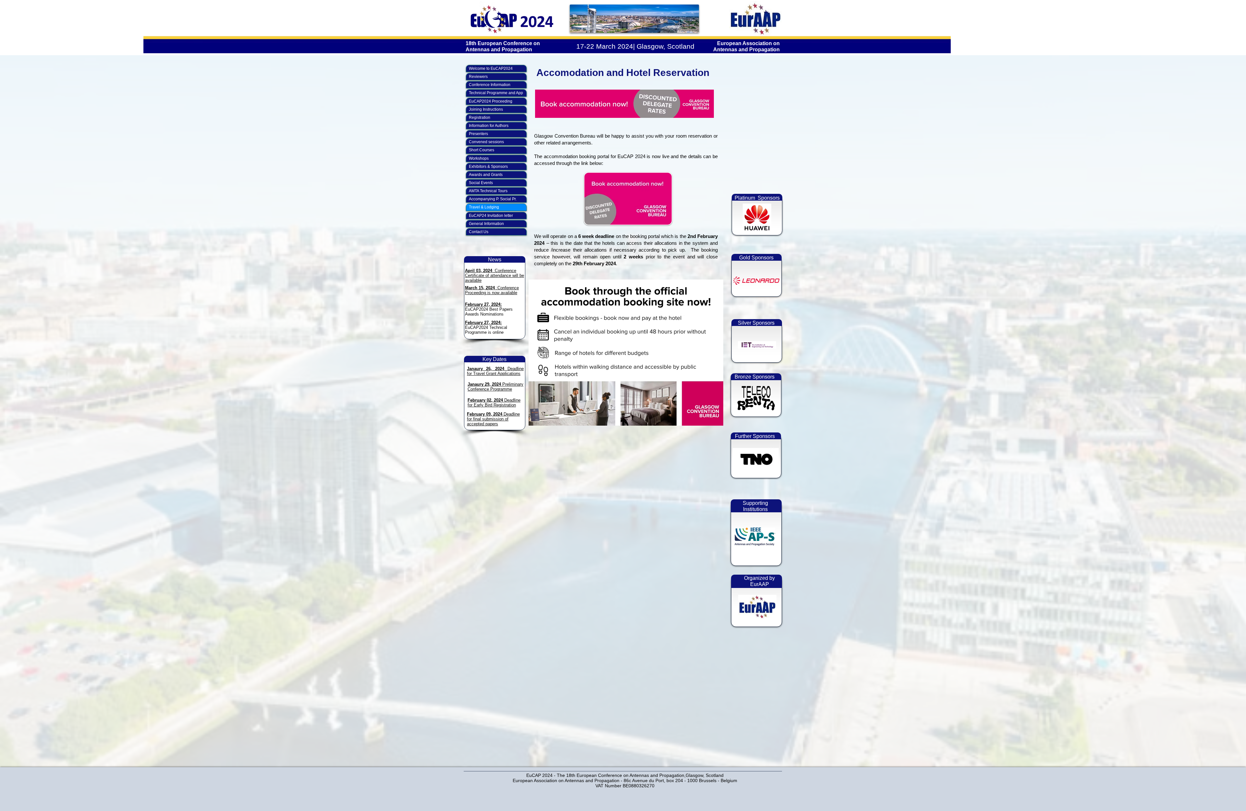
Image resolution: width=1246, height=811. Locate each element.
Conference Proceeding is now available (492, 290)
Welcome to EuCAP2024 (491, 68)
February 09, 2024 (484, 414)
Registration (479, 117)
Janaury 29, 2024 (485, 384)
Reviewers (478, 76)
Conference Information (489, 84)
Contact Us (478, 232)
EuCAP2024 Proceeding (490, 101)
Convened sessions (486, 142)
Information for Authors (488, 125)
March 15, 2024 (480, 287)
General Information (486, 223)
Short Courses (481, 150)
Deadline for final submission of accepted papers (493, 419)
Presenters (478, 133)
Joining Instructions (486, 109)
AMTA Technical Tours (488, 191)
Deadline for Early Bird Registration (494, 402)
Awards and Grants (486, 174)
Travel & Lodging (484, 207)
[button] (755, 536)
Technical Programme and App (496, 93)
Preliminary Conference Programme (495, 387)
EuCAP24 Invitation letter (491, 215)
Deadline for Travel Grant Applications (495, 371)
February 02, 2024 (485, 400)
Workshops (479, 158)
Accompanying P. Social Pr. (493, 199)
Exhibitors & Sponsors (488, 166)
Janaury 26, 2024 (487, 368)
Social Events (481, 183)
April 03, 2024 (478, 270)
